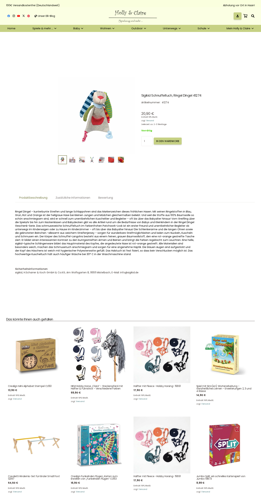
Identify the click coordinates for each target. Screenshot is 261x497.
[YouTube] (18, 15)
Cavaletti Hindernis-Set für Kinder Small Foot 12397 (34, 477)
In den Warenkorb (167, 141)
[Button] (238, 15)
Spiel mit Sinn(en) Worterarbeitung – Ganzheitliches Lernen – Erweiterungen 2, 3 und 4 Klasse (223, 388)
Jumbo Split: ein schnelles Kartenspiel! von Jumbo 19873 (220, 477)
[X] (23, 15)
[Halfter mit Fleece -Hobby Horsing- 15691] (162, 354)
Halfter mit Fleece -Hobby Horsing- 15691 (157, 386)
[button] (252, 16)
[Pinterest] (28, 15)
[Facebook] (8, 15)
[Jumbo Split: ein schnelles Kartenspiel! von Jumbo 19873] (224, 445)
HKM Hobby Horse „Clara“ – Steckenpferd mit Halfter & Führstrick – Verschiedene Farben (97, 387)
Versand (150, 120)
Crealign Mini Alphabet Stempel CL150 (30, 386)
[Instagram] (13, 15)
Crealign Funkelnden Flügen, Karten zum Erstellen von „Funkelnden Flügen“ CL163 (94, 477)
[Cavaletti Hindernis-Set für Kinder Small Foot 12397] (36, 445)
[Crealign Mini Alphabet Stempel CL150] (36, 354)
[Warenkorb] (245, 16)
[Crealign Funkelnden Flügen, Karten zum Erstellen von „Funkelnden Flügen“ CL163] (99, 445)
